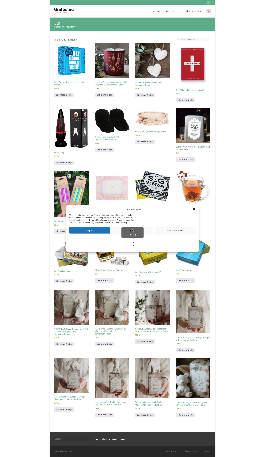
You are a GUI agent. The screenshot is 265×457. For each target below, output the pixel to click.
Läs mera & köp (64, 94)
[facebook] (208, 3)
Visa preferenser (175, 230)
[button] (194, 209)
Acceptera (90, 230)
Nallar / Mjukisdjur (193, 11)
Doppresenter (172, 11)
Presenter (155, 11)
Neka (132, 230)
